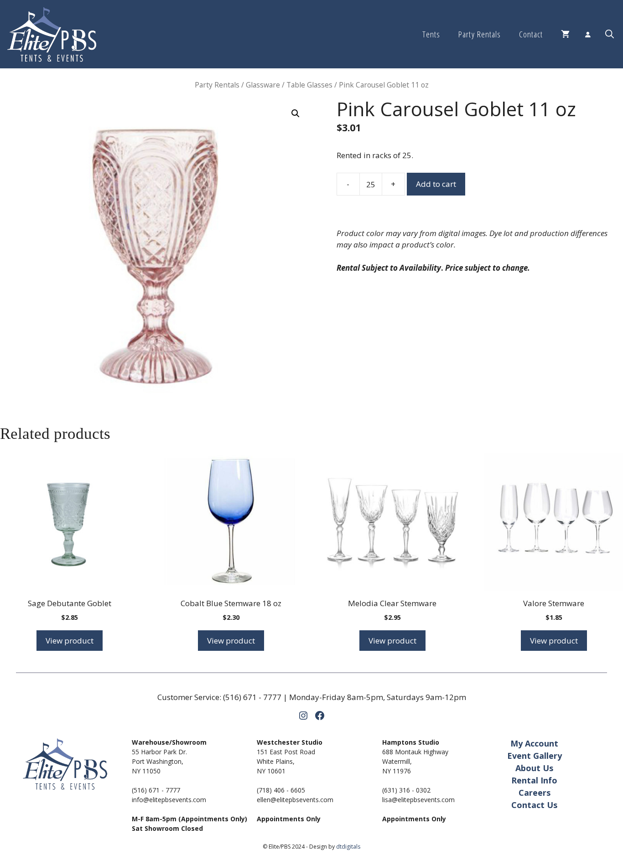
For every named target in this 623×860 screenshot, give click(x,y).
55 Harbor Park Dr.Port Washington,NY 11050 (159, 761)
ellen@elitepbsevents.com (295, 799)
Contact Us (534, 804)
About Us (534, 767)
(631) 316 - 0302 (406, 790)
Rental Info (534, 780)
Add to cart (436, 184)
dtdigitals (348, 846)
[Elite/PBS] (52, 34)
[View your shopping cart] (565, 34)
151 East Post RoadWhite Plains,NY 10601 (286, 761)
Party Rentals (479, 34)
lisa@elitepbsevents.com (418, 799)
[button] (609, 34)
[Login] (587, 34)
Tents (431, 34)
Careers (534, 792)
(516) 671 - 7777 (252, 697)
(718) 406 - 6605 (281, 790)
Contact (531, 34)
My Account (534, 743)
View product (69, 640)
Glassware (263, 85)
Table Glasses (309, 85)
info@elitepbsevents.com (169, 799)
